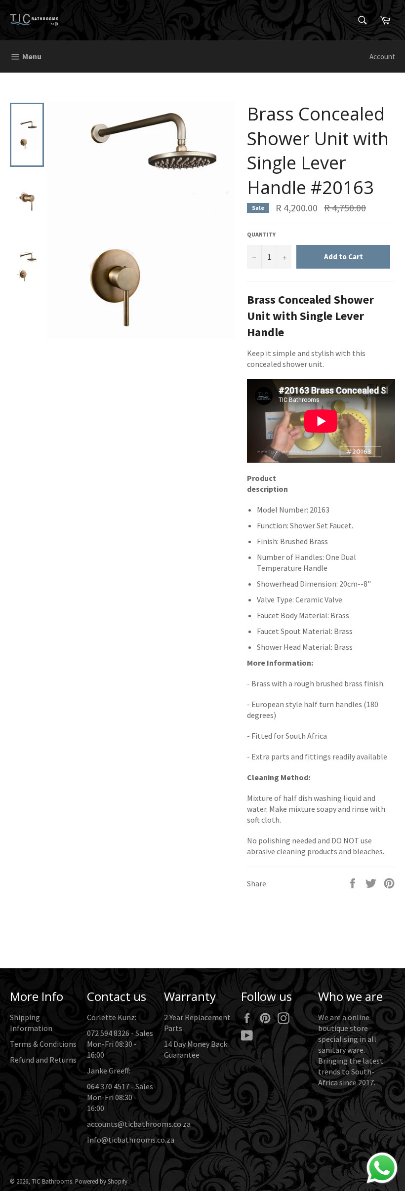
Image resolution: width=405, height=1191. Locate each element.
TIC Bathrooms (52, 1181)
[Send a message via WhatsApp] (382, 1168)
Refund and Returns (43, 1060)
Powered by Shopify (101, 1181)
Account (382, 56)
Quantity (261, 234)
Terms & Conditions (43, 1044)
